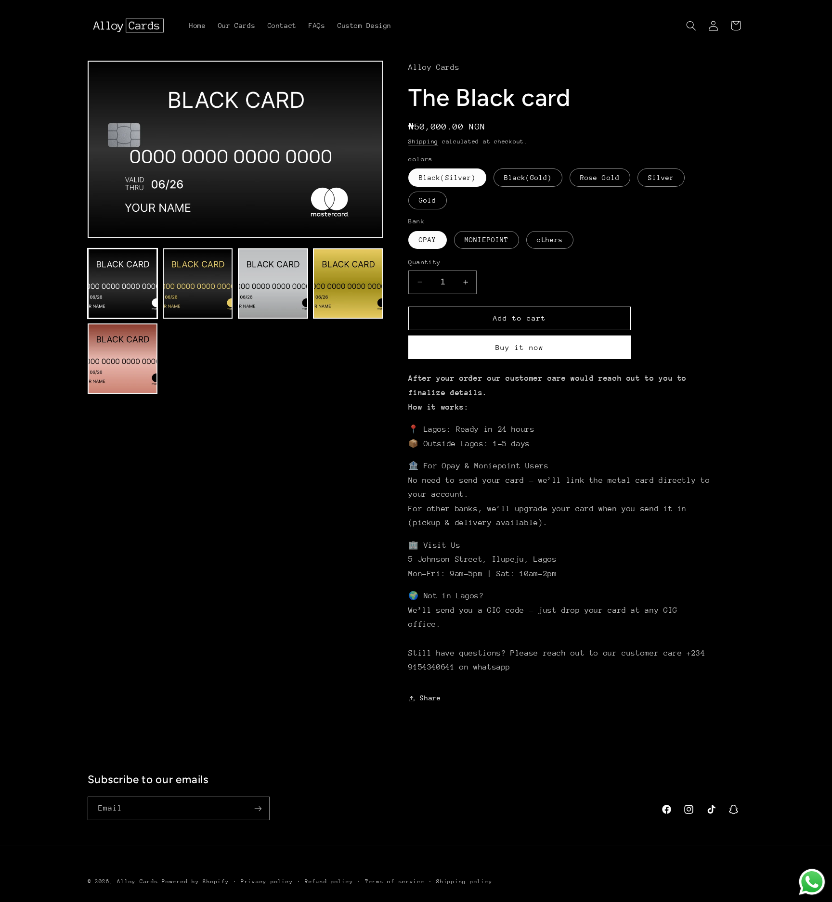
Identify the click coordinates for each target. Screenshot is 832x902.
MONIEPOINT (486, 240)
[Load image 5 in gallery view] (123, 358)
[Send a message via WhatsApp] (812, 882)
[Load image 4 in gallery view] (348, 283)
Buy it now (519, 347)
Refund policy (329, 881)
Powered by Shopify (195, 881)
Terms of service (395, 881)
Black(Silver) (447, 177)
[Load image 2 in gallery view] (198, 283)
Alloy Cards (137, 881)
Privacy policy (267, 881)
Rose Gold (599, 177)
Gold (427, 200)
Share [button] (430, 698)
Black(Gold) (528, 177)
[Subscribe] (258, 808)
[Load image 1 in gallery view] (123, 283)
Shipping (423, 141)
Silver (661, 177)
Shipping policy (464, 881)
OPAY (427, 240)
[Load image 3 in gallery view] (273, 283)
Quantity (424, 262)
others (550, 240)
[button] (691, 25)
